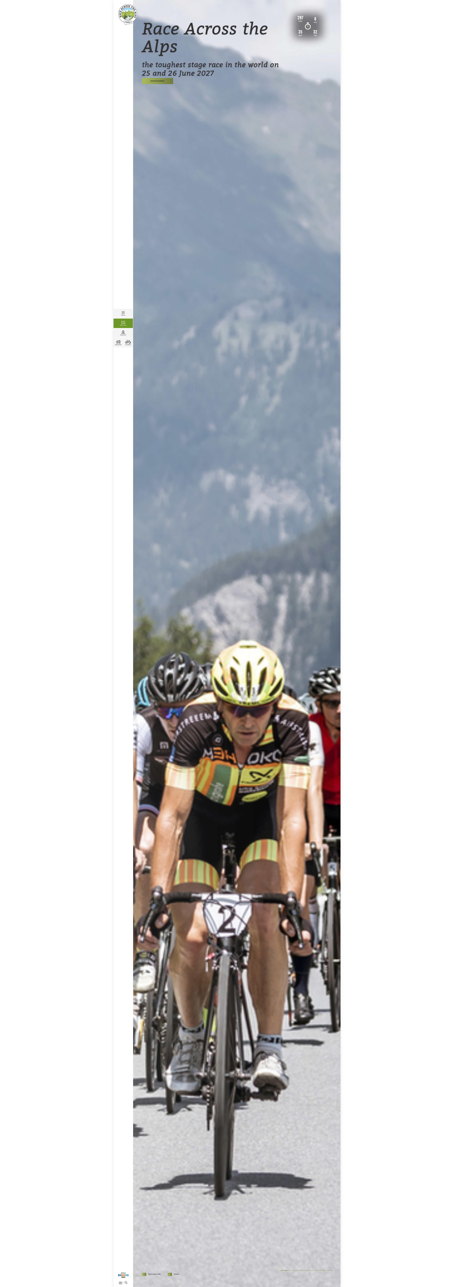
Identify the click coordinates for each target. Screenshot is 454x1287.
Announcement (158, 81)
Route (176, 1274)
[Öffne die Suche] (126, 1282)
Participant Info (154, 1274)
